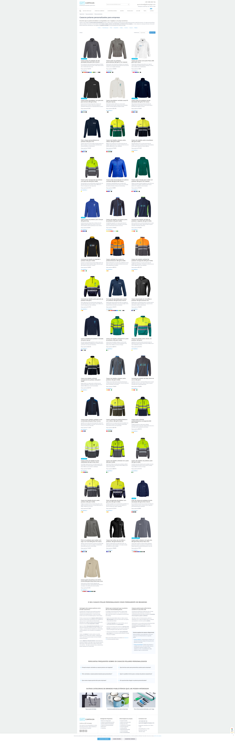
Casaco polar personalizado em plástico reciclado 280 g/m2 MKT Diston (117, 180)
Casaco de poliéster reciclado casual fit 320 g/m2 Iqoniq (117, 101)
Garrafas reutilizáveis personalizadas (107, 723)
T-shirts (99, 27)
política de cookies (157, 735)
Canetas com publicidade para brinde (107, 722)
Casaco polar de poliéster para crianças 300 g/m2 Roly (92, 220)
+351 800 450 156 (150, 2)
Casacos (131, 27)
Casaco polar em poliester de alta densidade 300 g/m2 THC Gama (141, 101)
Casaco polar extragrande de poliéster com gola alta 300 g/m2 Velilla (91, 180)
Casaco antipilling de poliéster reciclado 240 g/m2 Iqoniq (92, 339)
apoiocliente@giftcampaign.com (146, 4)
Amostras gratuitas (123, 728)
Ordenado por (136, 32)
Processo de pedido (123, 720)
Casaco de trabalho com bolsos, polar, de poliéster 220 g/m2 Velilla (116, 220)
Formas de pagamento (124, 726)
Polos (111, 27)
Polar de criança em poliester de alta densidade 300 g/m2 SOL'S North (142, 501)
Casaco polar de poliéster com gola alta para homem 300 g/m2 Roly (92, 101)
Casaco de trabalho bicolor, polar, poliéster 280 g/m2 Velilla (90, 501)
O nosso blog (103, 728)
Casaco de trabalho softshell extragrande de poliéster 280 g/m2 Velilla (90, 380)
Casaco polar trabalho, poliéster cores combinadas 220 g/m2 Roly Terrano (91, 420)
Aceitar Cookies (103, 738)
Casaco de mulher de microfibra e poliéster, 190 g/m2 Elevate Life (115, 540)
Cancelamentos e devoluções (125, 725)
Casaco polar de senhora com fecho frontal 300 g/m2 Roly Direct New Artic (92, 580)
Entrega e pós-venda (124, 723)
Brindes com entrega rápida (106, 720)
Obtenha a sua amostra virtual (125, 722)
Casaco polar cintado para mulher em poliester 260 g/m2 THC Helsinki (142, 180)
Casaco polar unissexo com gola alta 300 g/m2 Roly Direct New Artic (142, 540)
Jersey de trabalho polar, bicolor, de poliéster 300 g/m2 (142, 339)
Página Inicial (82, 14)
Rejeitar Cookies (130, 738)
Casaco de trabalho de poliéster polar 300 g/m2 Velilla (142, 461)
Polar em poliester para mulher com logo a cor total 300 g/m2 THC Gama (91, 540)
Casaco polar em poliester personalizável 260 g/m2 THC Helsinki (116, 61)
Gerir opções (117, 738)
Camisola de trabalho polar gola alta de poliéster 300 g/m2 (92, 299)
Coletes (121, 27)
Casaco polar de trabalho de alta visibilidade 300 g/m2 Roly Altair (90, 461)
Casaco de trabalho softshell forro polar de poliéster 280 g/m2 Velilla (117, 339)
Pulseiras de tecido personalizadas (107, 725)
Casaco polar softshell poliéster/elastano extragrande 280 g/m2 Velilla (141, 421)
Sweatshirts (116, 27)
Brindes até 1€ (103, 726)
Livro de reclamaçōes (124, 731)
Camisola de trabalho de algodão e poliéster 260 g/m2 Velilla (90, 260)
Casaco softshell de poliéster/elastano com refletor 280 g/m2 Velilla (116, 420)
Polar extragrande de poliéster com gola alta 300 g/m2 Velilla (116, 501)
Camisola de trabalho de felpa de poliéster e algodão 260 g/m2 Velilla (141, 220)
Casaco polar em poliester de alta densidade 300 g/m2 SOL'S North (90, 61)
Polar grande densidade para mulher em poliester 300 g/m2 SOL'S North (116, 299)
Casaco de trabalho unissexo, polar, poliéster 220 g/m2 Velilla (116, 379)
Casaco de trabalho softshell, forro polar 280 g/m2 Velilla (117, 461)
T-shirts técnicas (105, 27)
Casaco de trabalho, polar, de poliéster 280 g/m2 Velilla (142, 141)
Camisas (126, 27)
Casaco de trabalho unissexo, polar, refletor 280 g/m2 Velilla (116, 141)
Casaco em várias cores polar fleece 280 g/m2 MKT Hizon (143, 61)
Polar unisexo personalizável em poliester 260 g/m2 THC (90, 141)
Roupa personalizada (89, 14)
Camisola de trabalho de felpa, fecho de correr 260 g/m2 (143, 379)
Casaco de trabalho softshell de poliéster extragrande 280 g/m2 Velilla (142, 260)
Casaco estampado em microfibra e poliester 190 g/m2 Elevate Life (142, 299)
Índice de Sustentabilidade (125, 732)
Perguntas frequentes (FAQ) (125, 729)
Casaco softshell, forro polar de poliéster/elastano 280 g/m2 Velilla (115, 260)
